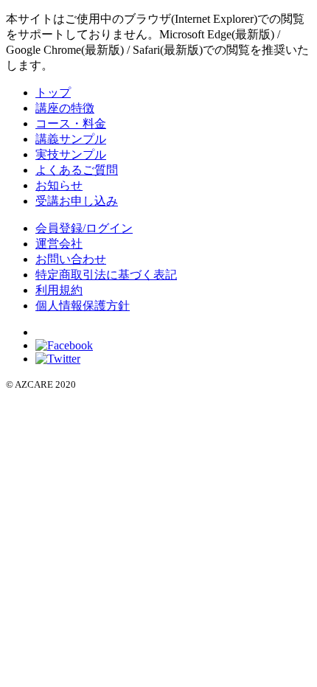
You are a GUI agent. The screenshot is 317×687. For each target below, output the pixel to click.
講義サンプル (70, 139)
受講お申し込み (76, 201)
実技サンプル (70, 154)
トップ (53, 92)
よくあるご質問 (76, 170)
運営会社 (59, 243)
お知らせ (59, 185)
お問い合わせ (70, 259)
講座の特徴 (64, 108)
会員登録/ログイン (84, 228)
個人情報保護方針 (82, 305)
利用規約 (59, 290)
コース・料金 (70, 123)
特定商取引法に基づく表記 (106, 274)
